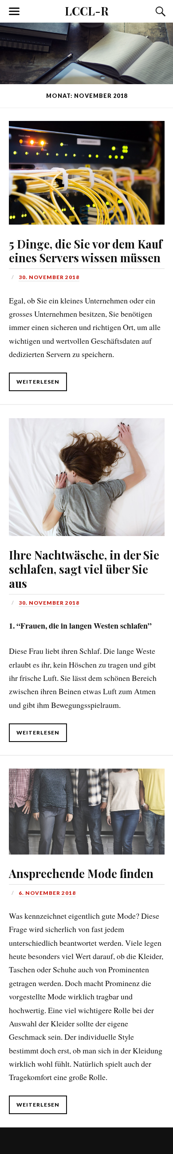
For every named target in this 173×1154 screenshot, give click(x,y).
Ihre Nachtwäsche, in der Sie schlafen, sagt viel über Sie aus (84, 569)
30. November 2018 (49, 277)
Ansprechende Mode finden (81, 873)
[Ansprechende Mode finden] (86, 805)
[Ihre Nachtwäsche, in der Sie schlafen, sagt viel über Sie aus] (86, 470)
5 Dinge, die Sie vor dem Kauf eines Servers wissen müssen (85, 250)
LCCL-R (87, 10)
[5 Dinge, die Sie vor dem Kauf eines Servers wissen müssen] (86, 166)
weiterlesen (37, 381)
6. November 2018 (47, 893)
